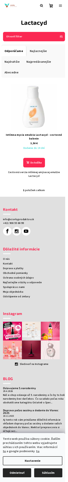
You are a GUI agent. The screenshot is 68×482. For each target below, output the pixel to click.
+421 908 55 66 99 (13, 223)
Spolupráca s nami (14, 287)
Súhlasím (48, 473)
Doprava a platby (13, 268)
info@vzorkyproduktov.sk (18, 219)
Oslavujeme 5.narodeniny (19, 388)
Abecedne (12, 72)
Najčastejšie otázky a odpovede (22, 282)
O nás (6, 259)
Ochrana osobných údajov (18, 278)
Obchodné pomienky (15, 273)
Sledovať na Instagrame (34, 364)
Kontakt (8, 264)
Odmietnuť (17, 473)
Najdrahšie (12, 62)
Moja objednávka (13, 292)
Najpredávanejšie (38, 62)
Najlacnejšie (38, 51)
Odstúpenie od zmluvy (16, 296)
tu (4, 451)
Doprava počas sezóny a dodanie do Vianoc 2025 (30, 411)
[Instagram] (16, 231)
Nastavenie (32, 461)
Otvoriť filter (14, 36)
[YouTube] (26, 231)
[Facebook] (7, 231)
